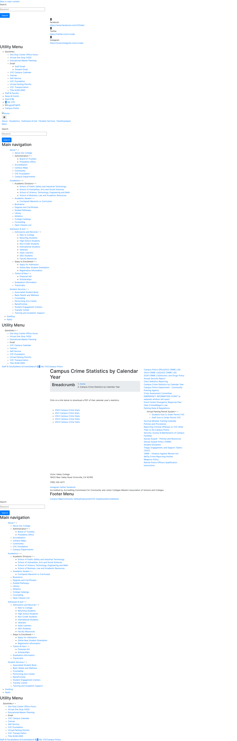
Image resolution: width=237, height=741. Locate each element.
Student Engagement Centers (28, 307)
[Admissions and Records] (40, 232)
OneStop (61, 121)
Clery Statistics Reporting (156, 381)
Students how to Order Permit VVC (168, 414)
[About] (18, 150)
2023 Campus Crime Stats (67, 419)
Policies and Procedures (155, 424)
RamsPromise (21, 304)
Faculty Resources (28, 258)
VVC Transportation (19, 87)
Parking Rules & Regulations (157, 408)
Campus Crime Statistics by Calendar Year (164, 384)
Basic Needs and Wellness (27, 295)
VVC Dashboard (98, 499)
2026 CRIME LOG (152, 375)
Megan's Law (161, 405)
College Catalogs (23, 219)
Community (20, 170)
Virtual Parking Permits (20, 84)
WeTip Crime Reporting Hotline (158, 456)
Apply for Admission (29, 264)
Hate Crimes (149, 405)
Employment (85, 499)
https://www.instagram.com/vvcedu (66, 43)
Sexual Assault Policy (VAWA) (157, 441)
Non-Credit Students (29, 244)
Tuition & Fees (21, 273)
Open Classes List (23, 225)
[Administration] (31, 156)
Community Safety (71, 499)
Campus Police (12, 108)
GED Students (26, 255)
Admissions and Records (26, 232)
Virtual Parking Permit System (161, 411)
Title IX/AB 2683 (17, 90)
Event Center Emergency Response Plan (162, 402)
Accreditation (21, 164)
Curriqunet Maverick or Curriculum (36, 201)
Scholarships (25, 279)
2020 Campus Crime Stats (67, 410)
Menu (4, 124)
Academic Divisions (24, 183)
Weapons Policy (151, 459)
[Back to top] (0, 468)
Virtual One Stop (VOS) (20, 57)
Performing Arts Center (26, 301)
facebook (71, 487)
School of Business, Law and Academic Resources (43, 195)
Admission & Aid (30, 121)
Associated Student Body (26, 292)
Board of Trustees (28, 159)
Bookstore (19, 204)
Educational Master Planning (23, 60)
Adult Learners (26, 252)
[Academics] (22, 181)
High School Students (30, 241)
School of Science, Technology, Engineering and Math (45, 192)
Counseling (20, 222)
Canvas (13, 75)
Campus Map (56, 499)
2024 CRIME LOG (152, 372)
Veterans (24, 249)
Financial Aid (25, 276)
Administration (21, 156)
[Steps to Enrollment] (36, 262)
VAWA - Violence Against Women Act (161, 453)
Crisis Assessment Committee (158, 393)
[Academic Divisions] (35, 184)
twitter (63, 487)
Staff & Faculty (12, 93)
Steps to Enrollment (24, 261)
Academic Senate (23, 198)
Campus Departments (25, 176)
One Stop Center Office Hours (24, 54)
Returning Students (28, 238)
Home (82, 384)
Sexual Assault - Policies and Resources (162, 438)
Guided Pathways (23, 210)
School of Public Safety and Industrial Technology (43, 186)
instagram (54, 487)
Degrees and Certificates (26, 207)
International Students (30, 246)
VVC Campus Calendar (20, 72)
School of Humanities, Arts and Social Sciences (42, 189)
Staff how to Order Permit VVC (166, 417)
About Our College (23, 153)
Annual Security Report (154, 378)
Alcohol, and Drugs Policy (172, 375)
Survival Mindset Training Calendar (160, 421)
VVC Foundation (17, 81)
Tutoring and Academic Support (30, 313)
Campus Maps (21, 167)
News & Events (12, 96)
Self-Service (15, 78)
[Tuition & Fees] (30, 273)
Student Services (47, 121)
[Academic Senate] (33, 198)
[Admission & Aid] (27, 229)
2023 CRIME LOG (172, 369)
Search (3, 4)
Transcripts (20, 285)
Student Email (21, 69)
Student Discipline (152, 444)
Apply (68, 121)
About (5, 121)
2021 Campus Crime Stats (67, 413)
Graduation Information (25, 282)
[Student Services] (28, 289)
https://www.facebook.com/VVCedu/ (67, 25)
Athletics (19, 216)
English (17, 105)
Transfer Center (22, 310)
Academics (15, 121)
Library (18, 213)
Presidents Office (28, 162)
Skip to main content (10, 1)
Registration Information (31, 270)
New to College (27, 235)
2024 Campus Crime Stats (67, 422)
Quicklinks (9, 330)
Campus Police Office (154, 369)
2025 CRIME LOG (168, 372)
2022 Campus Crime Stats (67, 416)
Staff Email (20, 66)
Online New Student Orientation (34, 267)
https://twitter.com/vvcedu (62, 34)
